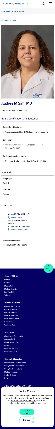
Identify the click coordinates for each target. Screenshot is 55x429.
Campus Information (12, 306)
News (6, 345)
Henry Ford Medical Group (14, 366)
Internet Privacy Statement (23, 400)
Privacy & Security (11, 348)
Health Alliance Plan (11, 342)
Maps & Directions (19, 229)
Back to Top (48, 269)
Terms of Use (38, 398)
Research (8, 378)
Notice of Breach (10, 351)
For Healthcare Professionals (15, 363)
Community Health (11, 339)
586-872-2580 (17, 217)
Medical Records (10, 289)
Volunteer (8, 295)
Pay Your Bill (9, 292)
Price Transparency (11, 319)
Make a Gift (8, 286)
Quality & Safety (10, 375)
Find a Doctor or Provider (13, 11)
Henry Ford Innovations (13, 369)
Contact (7, 283)
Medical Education (11, 372)
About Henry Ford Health (13, 336)
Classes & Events (11, 312)
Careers (7, 280)
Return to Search (11, 21)
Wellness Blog (9, 325)
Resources (8, 322)
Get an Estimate (10, 309)
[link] (15, 4)
